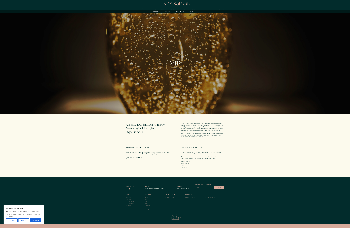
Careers (193, 12)
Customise (12, 220)
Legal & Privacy (169, 197)
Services (195, 9)
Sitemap (148, 195)
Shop (173, 9)
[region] (24, 214)
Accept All (36, 220)
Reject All (23, 220)
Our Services (130, 203)
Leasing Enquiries (189, 197)
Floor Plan (179, 12)
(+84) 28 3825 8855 (183, 188)
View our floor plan (135, 157)
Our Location (130, 201)
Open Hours (129, 199)
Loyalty (167, 12)
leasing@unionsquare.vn (154, 188)
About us (128, 197)
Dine (183, 9)
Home (153, 9)
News (163, 9)
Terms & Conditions (210, 197)
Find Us (155, 12)
